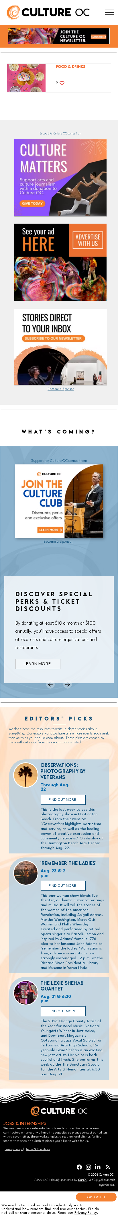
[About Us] (109, 12)
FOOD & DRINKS (70, 67)
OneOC (82, 1180)
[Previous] (50, 684)
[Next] (67, 684)
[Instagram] (88, 1167)
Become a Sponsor (61, 389)
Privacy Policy (14, 1149)
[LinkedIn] (97, 1167)
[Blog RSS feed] (107, 1167)
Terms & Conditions (38, 1149)
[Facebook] (79, 1167)
